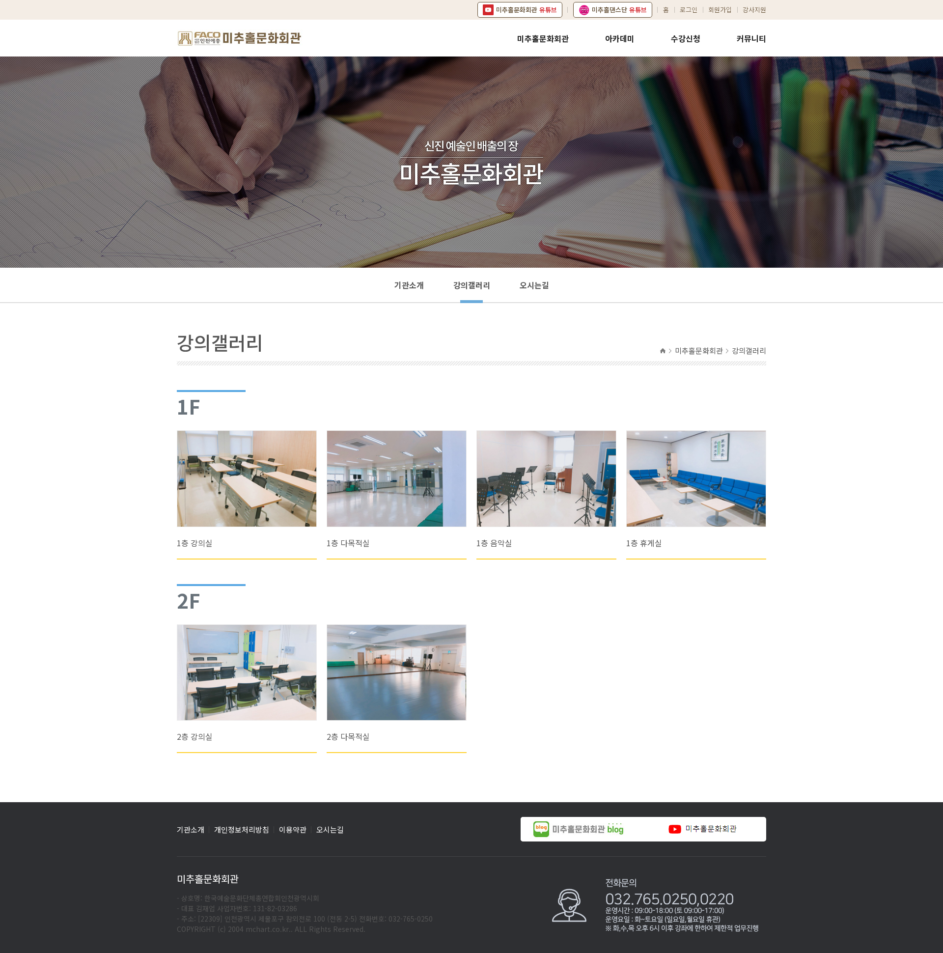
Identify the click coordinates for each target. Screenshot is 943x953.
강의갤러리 (471, 285)
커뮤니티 (751, 38)
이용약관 (292, 829)
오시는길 (534, 285)
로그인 (688, 9)
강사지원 (754, 9)
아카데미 (620, 38)
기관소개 (409, 285)
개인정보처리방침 (241, 829)
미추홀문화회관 (543, 38)
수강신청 (685, 38)
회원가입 (720, 9)
